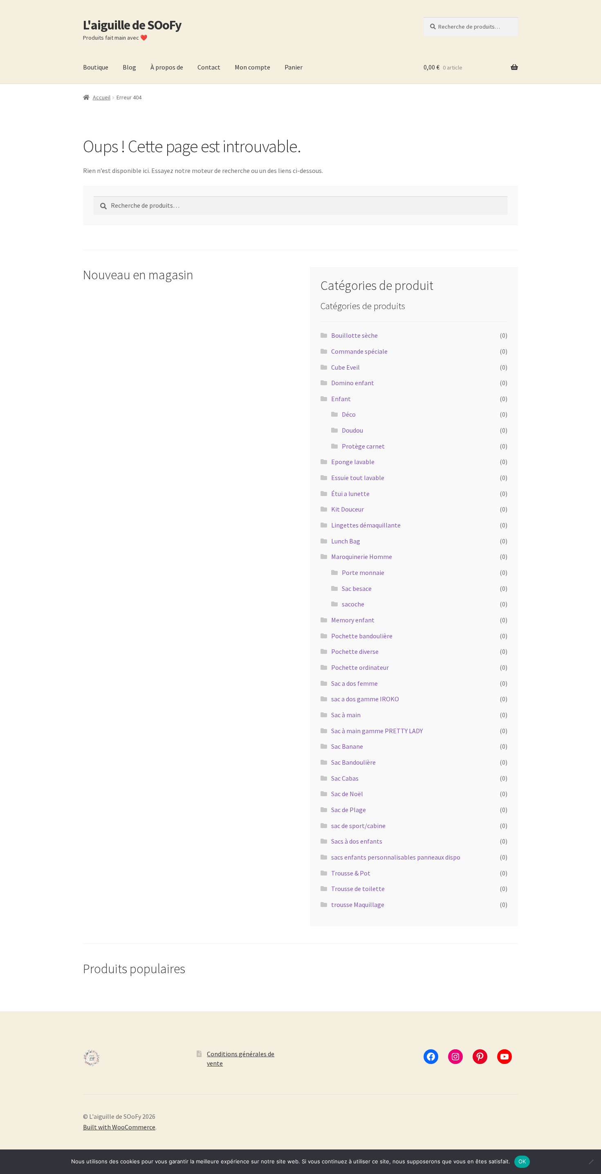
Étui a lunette (350, 493)
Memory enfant (353, 620)
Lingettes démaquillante (366, 525)
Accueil (101, 97)
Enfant (341, 399)
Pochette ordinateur (360, 667)
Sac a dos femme (354, 683)
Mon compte (252, 67)
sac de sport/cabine (358, 826)
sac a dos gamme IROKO (365, 699)
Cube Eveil (345, 367)
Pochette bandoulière (361, 636)
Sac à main (346, 715)
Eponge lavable (353, 462)
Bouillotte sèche (354, 335)
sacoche (353, 604)
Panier (294, 67)
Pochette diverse (355, 651)
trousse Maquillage (357, 904)
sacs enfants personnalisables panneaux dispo (395, 857)
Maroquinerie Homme (361, 556)
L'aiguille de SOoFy (132, 25)
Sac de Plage (348, 810)
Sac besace (357, 588)
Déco (349, 414)
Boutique (95, 67)
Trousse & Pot (350, 873)
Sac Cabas (345, 778)
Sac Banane (347, 746)
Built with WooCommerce (119, 1127)
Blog (129, 67)
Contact (208, 67)
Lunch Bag (345, 541)
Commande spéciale (359, 351)
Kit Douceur (347, 509)
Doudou (352, 430)
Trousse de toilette (358, 888)
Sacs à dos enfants (356, 841)
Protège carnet (363, 446)
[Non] (591, 1162)
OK (522, 1161)
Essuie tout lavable (357, 478)
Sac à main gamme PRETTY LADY (377, 731)
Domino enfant (352, 383)
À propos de (166, 67)
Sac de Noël (347, 794)
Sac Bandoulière (353, 762)
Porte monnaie (363, 572)
